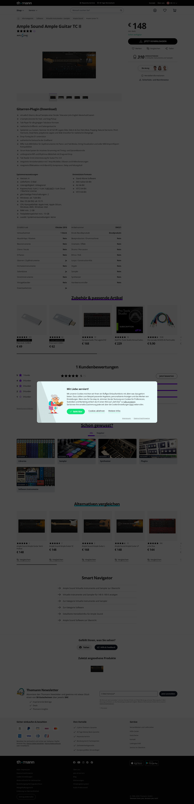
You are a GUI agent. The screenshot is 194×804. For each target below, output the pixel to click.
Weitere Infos (114, 410)
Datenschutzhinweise (142, 418)
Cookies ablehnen (96, 410)
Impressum (126, 418)
